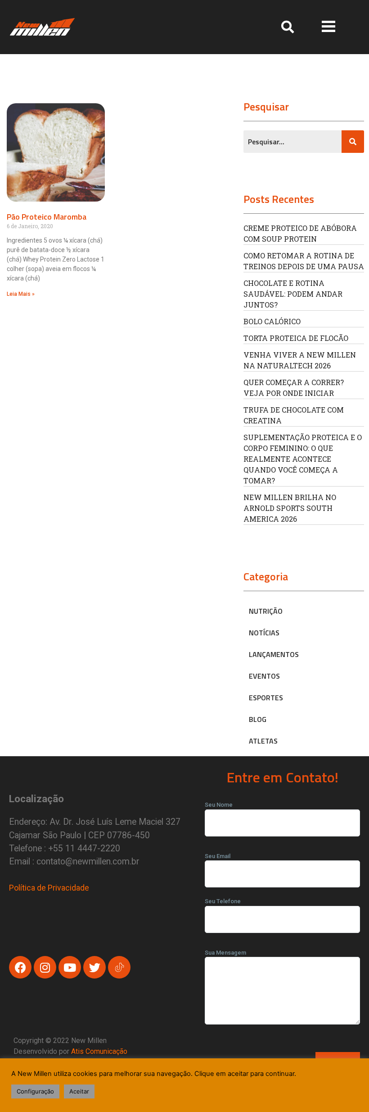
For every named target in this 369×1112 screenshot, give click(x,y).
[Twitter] (94, 967)
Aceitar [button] (79, 1091)
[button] (328, 26)
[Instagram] (45, 967)
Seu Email (217, 856)
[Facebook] (20, 967)
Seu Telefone (223, 901)
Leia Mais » (21, 294)
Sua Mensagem (225, 952)
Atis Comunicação (99, 1051)
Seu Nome (219, 804)
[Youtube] (69, 967)
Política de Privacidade (49, 887)
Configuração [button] (35, 1091)
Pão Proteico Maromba (46, 217)
